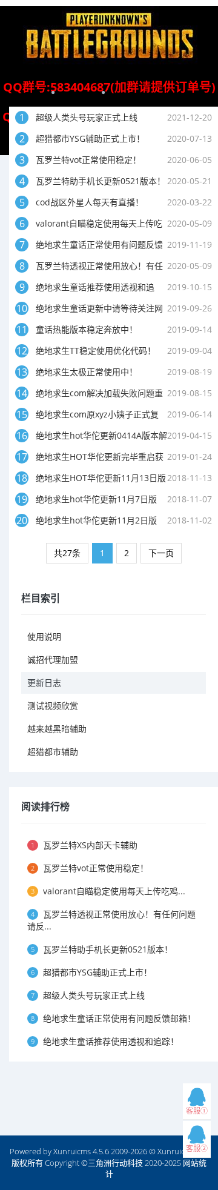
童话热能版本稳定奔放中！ (86, 329)
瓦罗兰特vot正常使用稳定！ (88, 159)
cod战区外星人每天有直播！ (90, 202)
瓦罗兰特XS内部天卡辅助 (84, 845)
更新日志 (44, 682)
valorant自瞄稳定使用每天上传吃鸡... (108, 891)
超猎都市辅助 (52, 751)
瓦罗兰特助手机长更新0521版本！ (100, 181)
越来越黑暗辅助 (57, 728)
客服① (197, 1111)
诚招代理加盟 (52, 659)
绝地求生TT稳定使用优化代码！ (96, 350)
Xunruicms (72, 1151)
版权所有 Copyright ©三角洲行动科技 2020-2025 (96, 1162)
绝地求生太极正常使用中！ (86, 371)
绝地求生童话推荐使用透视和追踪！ (105, 1041)
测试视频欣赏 (52, 705)
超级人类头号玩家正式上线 (86, 117)
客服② (197, 1148)
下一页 (161, 553)
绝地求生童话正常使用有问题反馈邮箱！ (113, 1018)
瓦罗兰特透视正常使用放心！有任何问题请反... (111, 920)
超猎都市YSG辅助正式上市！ (90, 138)
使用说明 (44, 636)
